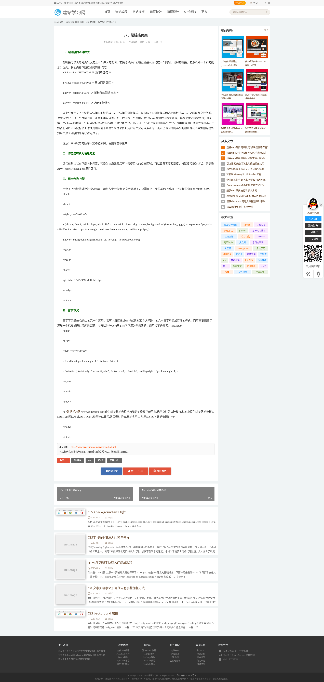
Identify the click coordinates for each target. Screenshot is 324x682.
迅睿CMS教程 (123, 650)
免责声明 (201, 661)
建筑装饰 (228, 242)
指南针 (247, 224)
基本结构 (262, 260)
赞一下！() (136, 471)
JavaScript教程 (149, 657)
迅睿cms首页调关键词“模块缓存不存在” (247, 147)
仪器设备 (260, 272)
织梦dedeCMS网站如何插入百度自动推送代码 (250, 195)
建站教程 (121, 12)
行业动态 (175, 657)
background (243, 248)
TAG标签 (201, 657)
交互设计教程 (230, 224)
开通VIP (239, 3)
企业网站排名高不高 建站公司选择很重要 (248, 179)
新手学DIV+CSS (106, 22)
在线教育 (235, 260)
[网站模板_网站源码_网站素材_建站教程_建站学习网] (70, 15)
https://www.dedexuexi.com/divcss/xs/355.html (93, 447)
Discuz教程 (123, 657)
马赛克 (263, 254)
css (89, 460)
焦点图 (242, 242)
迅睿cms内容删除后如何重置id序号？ (246, 158)
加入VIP (201, 650)
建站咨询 (313, 225)
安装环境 (251, 254)
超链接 (77, 460)
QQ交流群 (313, 239)
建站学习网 (72, 22)
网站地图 (201, 664)
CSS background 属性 (103, 613)
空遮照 (227, 248)
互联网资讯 (175, 661)
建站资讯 (175, 654)
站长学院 (190, 12)
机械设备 (227, 254)
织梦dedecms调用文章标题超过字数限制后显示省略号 (255, 201)
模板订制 (201, 654)
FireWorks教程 (149, 664)
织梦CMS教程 (123, 664)
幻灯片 (239, 254)
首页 (107, 12)
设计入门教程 (258, 230)
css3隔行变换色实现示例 (239, 206)
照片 (225, 266)
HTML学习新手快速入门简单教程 (110, 563)
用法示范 (260, 248)
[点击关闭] (321, 205)
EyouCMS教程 (123, 661)
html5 (263, 266)
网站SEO (175, 650)
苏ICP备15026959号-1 (186, 675)
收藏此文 (113, 471)
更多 (266, 30)
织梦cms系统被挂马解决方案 (241, 190)
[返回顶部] (319, 274)
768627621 (233, 659)
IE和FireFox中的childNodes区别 (243, 174)
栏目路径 (245, 236)
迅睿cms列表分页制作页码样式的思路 (246, 152)
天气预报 (242, 272)
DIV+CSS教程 (87, 22)
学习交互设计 (259, 242)
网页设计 (173, 12)
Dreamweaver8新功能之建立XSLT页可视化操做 (251, 185)
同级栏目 (261, 224)
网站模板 (138, 12)
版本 (227, 272)
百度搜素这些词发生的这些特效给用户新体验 (250, 163)
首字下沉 (114, 460)
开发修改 (313, 232)
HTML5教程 (149, 654)
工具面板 (229, 236)
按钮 (100, 460)
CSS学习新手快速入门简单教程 (108, 537)
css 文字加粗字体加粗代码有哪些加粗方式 (116, 588)
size (224, 260)
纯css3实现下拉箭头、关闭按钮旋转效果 (247, 168)
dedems (261, 236)
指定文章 (237, 266)
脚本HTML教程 (149, 650)
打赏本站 (161, 471)
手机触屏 (248, 260)
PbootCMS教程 (123, 654)
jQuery (242, 230)
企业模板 (251, 266)
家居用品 (228, 230)
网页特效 (156, 12)
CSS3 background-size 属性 (107, 512)
